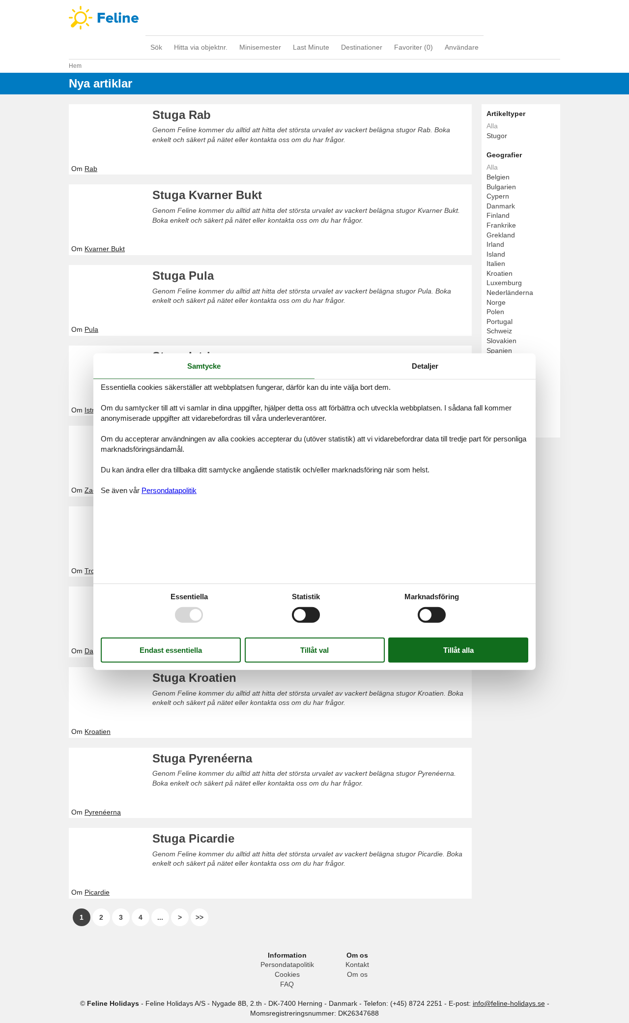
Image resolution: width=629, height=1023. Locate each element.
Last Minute (311, 47)
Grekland (500, 235)
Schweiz (499, 331)
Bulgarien (501, 187)
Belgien (498, 177)
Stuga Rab (181, 114)
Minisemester (260, 47)
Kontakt (357, 964)
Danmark (500, 206)
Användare (462, 47)
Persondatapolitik (287, 964)
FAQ (287, 984)
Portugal (499, 321)
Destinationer (361, 47)
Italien (495, 263)
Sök (156, 47)
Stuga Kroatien (194, 677)
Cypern (497, 196)
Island (495, 254)
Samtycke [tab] (204, 365)
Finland (498, 215)
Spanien (499, 350)
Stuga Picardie (193, 838)
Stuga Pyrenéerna (202, 758)
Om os (357, 974)
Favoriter (413, 47)
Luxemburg (504, 283)
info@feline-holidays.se (509, 1003)
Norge (496, 302)
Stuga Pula (183, 275)
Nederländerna (509, 292)
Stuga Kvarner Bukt (207, 195)
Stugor (496, 136)
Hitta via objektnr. (201, 47)
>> (199, 917)
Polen (495, 312)
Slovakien (501, 341)
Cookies (287, 974)
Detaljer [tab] (425, 365)
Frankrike (501, 225)
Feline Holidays (314, 17)
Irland (495, 244)
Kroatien (499, 273)
